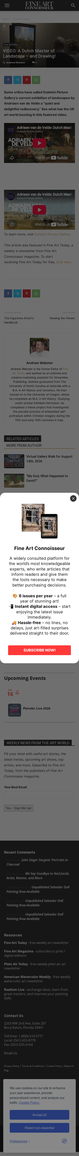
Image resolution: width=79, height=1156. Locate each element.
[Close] (73, 498)
